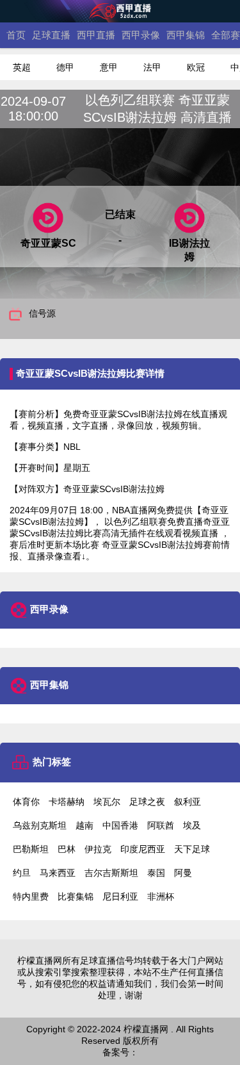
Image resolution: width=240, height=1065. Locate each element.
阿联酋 (160, 825)
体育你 (26, 802)
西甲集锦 (185, 34)
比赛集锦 (75, 896)
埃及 (192, 825)
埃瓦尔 (106, 802)
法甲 (152, 67)
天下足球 (192, 849)
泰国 (156, 873)
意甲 (109, 67)
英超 (22, 67)
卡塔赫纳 (66, 802)
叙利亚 (187, 802)
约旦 (22, 873)
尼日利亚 (120, 896)
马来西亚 (58, 873)
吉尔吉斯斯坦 (111, 873)
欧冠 (196, 67)
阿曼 (183, 873)
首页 (16, 34)
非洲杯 (160, 896)
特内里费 (31, 896)
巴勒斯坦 (31, 849)
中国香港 (120, 825)
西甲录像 (141, 34)
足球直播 (51, 34)
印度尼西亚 (142, 849)
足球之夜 (147, 802)
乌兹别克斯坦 (40, 825)
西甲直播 (96, 34)
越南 (84, 825)
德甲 (65, 67)
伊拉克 (97, 849)
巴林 (67, 849)
